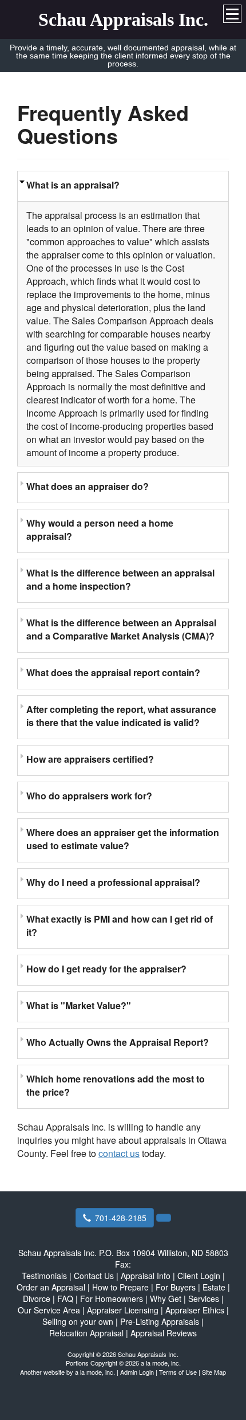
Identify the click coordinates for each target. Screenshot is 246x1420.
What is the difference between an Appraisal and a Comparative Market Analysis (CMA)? (121, 629)
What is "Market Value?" (78, 1005)
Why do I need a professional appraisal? (113, 882)
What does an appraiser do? (87, 486)
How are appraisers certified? (90, 759)
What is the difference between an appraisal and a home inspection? (120, 579)
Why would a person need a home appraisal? (99, 529)
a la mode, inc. (95, 1371)
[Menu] (232, 14)
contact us (119, 1153)
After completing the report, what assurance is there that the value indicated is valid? (121, 716)
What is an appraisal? (73, 184)
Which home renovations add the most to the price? (115, 1085)
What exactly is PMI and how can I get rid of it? (119, 925)
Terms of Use (178, 1371)
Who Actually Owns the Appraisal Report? (117, 1042)
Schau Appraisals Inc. (123, 19)
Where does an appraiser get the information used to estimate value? (122, 839)
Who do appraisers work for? (89, 795)
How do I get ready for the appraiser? (106, 968)
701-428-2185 (120, 1217)
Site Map (214, 1371)
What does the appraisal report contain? (113, 672)
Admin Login (137, 1371)
